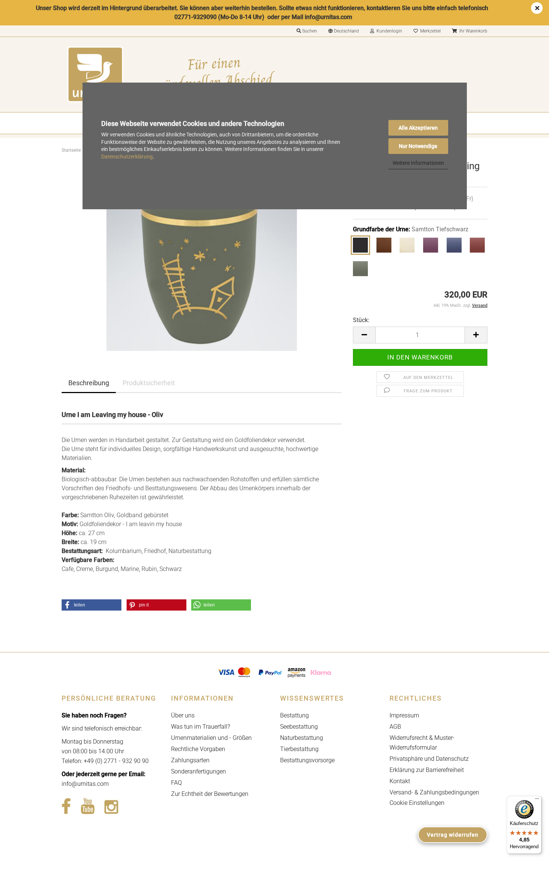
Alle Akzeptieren (418, 128)
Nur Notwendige (418, 146)
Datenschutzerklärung (127, 157)
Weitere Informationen (418, 163)
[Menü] (537, 800)
